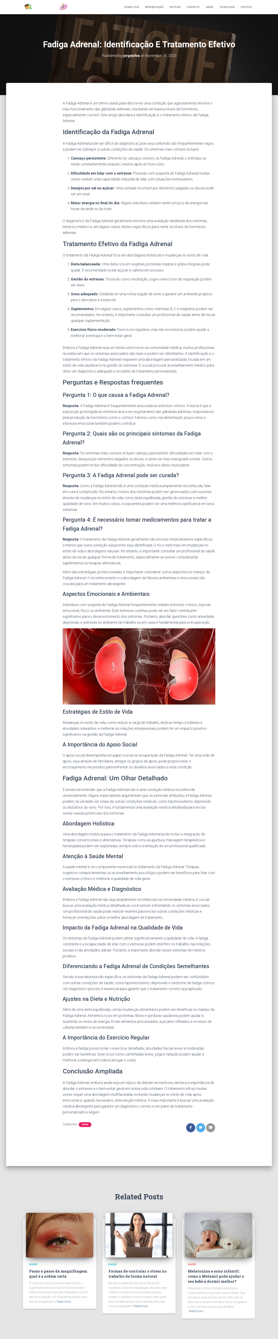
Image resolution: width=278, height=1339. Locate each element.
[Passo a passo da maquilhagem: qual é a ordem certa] (59, 1235)
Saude (209, 7)
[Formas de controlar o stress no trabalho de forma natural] (139, 1235)
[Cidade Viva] (45, 7)
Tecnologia (227, 7)
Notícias (175, 7)
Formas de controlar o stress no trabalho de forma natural (137, 1274)
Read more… (65, 1301)
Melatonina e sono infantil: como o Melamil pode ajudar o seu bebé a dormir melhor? (216, 1276)
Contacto (193, 7)
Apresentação (154, 7)
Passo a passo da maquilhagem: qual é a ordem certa (58, 1274)
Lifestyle (246, 7)
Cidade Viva (131, 7)
